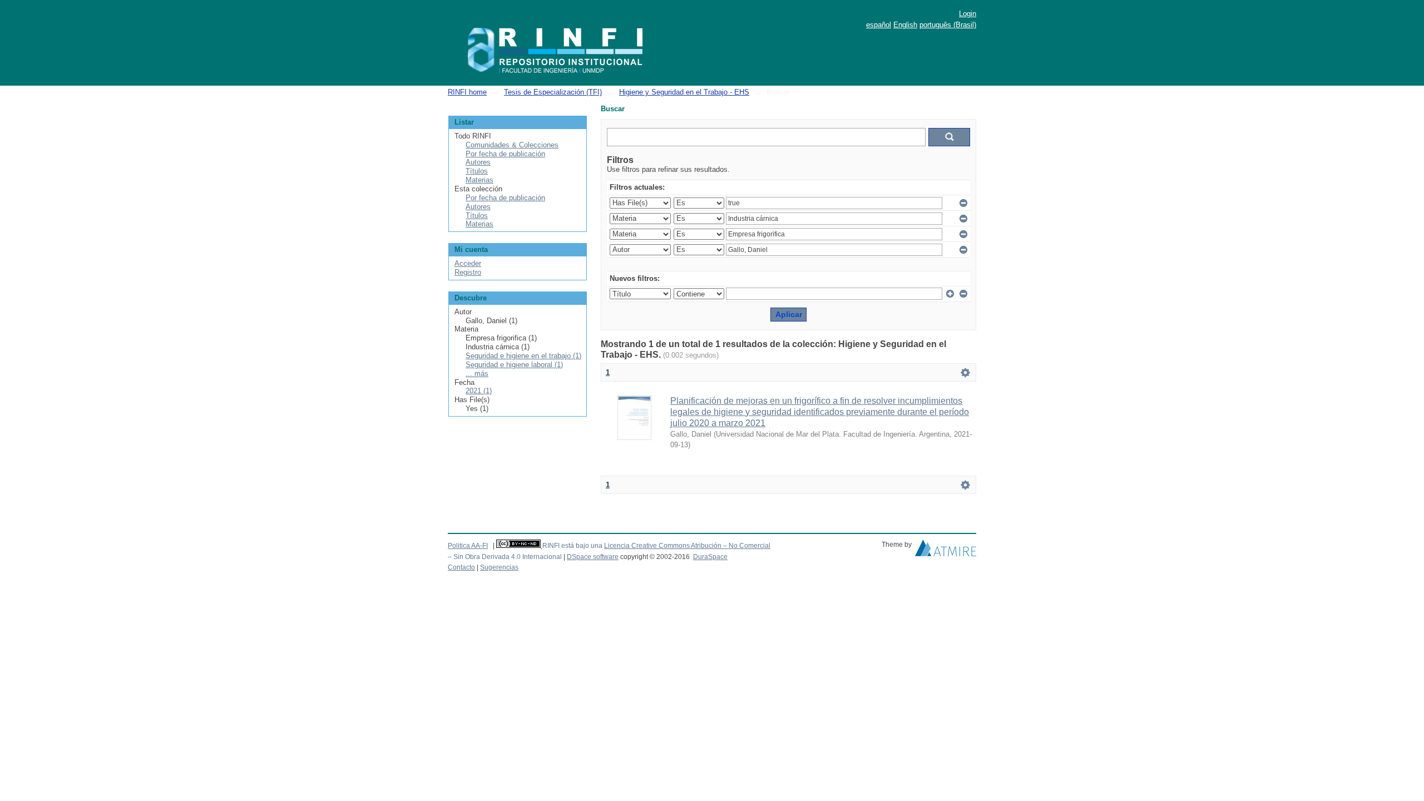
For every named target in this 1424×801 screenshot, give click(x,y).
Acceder (467, 263)
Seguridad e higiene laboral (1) (514, 364)
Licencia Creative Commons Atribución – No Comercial (687, 546)
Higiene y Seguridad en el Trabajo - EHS (684, 92)
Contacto (461, 567)
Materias (479, 180)
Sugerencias (499, 567)
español (878, 25)
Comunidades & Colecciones (512, 145)
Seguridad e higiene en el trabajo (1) (523, 356)
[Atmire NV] (945, 551)
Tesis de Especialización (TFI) (553, 92)
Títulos (477, 171)
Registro (467, 272)
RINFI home (467, 92)
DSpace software (593, 557)
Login (967, 13)
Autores (478, 162)
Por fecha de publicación (505, 154)
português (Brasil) (947, 25)
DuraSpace (710, 557)
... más (477, 373)
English (905, 25)
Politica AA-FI (468, 546)
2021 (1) (479, 391)
